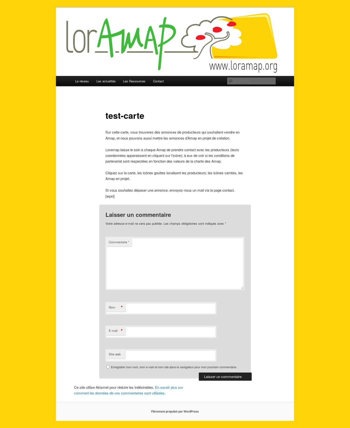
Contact (158, 81)
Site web (115, 354)
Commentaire (119, 242)
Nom (116, 307)
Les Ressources (134, 81)
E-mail (116, 330)
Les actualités (106, 81)
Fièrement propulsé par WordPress (175, 411)
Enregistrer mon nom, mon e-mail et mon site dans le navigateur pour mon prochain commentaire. (174, 367)
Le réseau (82, 81)
